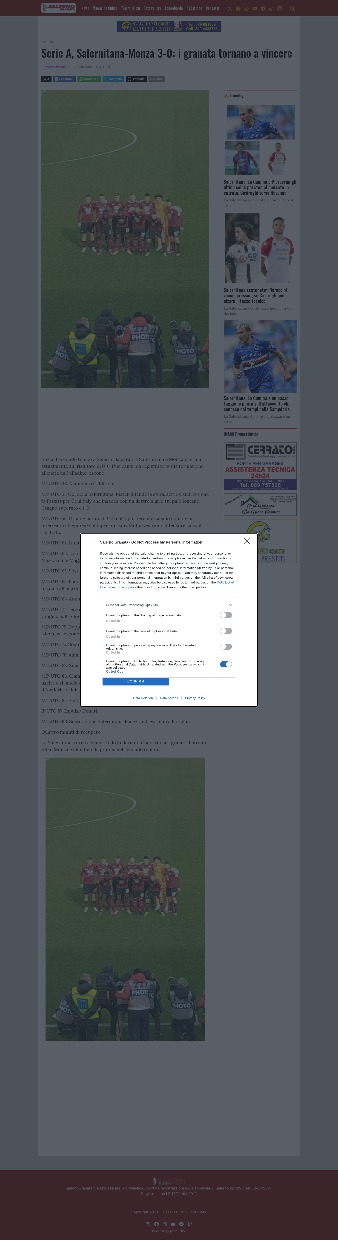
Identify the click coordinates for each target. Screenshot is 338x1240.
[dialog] (169, 620)
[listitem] (169, 605)
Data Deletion (143, 698)
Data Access (169, 698)
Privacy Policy (195, 698)
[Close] (248, 542)
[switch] (226, 615)
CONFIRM (135, 681)
